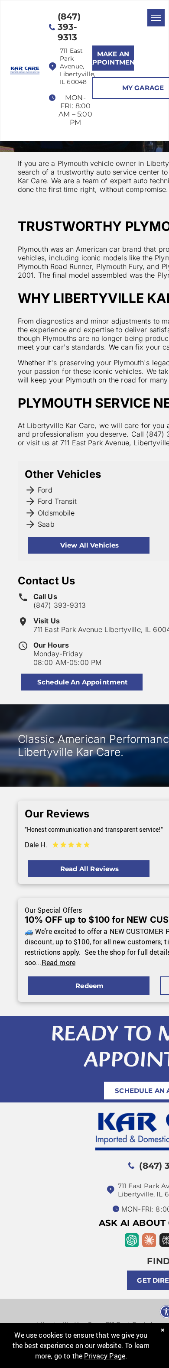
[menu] (156, 17)
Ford (45, 490)
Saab (46, 524)
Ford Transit (57, 501)
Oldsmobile (56, 513)
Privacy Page (104, 1356)
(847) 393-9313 (59, 605)
